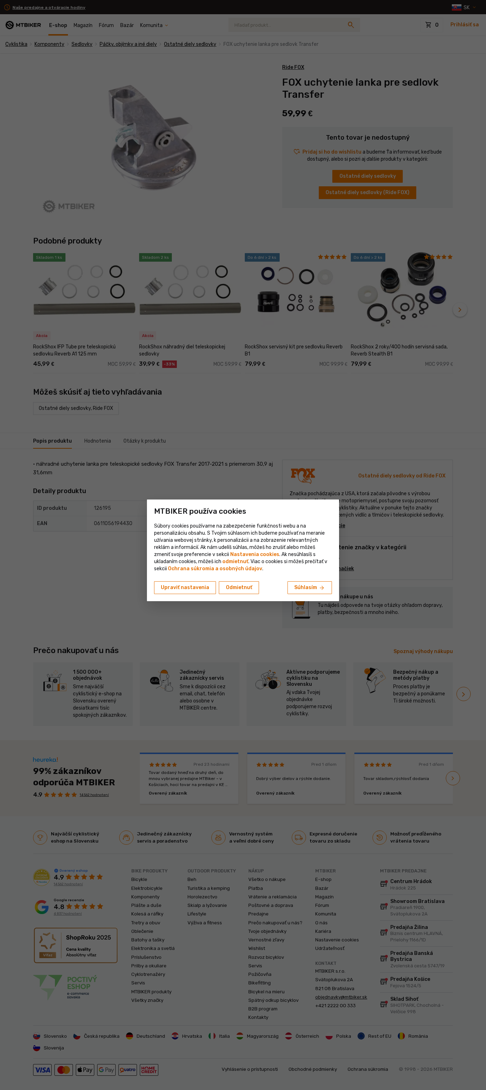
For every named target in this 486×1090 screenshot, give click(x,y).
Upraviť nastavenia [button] (185, 587)
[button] (235, 562)
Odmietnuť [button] (239, 587)
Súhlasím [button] (309, 588)
